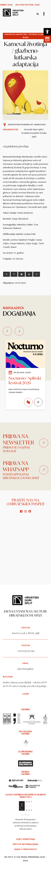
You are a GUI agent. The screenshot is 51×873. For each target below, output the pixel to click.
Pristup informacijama (25, 844)
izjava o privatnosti (25, 849)
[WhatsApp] (36, 274)
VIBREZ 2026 (6, 5)
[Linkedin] (29, 274)
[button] (47, 31)
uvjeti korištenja (25, 839)
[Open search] (38, 14)
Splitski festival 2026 (27, 5)
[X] (6, 274)
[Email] (21, 274)
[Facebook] (14, 274)
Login (25, 694)
